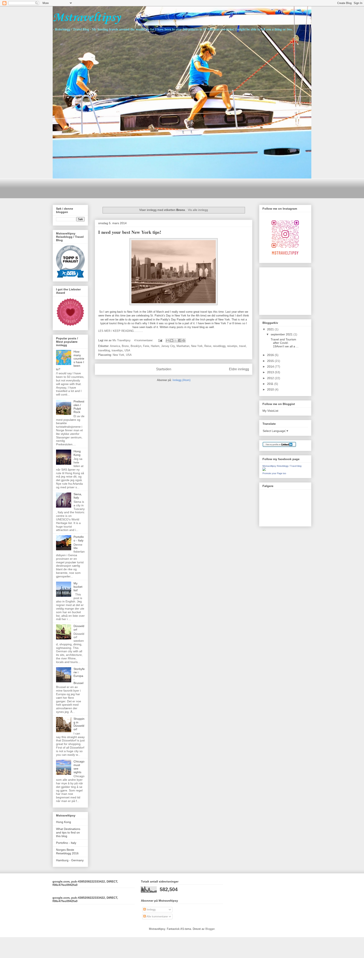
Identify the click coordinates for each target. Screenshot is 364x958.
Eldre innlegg (239, 369)
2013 (271, 372)
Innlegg (150, 909)
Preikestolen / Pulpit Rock (79, 407)
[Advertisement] (129, 188)
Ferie (146, 346)
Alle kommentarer (157, 916)
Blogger (209, 928)
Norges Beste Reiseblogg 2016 (67, 851)
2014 (271, 366)
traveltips (117, 350)
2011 (270, 383)
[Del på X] (176, 340)
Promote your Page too (274, 473)
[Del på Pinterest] (184, 340)
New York (197, 346)
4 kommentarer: (144, 340)
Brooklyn (136, 346)
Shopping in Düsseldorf (79, 724)
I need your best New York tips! (129, 232)
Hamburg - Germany (70, 860)
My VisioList (270, 410)
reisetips (232, 346)
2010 (271, 389)
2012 (271, 378)
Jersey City (168, 346)
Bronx (125, 346)
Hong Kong (77, 453)
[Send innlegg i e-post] (160, 340)
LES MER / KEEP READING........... (120, 330)
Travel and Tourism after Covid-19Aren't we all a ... (284, 343)
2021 (271, 329)
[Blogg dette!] (172, 340)
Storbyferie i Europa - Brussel (79, 676)
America (115, 346)
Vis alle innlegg (198, 210)
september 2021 (282, 334)
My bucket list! (78, 587)
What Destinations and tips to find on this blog (68, 832)
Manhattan (183, 346)
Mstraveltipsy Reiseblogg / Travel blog (281, 466)
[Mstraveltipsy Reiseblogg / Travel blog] (264, 469)
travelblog (104, 350)
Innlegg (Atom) (181, 380)
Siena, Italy (78, 495)
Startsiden (163, 369)
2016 (271, 355)
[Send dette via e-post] (168, 340)
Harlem (155, 346)
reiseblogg (219, 346)
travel (242, 346)
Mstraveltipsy (86, 18)
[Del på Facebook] (180, 340)
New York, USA (122, 354)
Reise (207, 346)
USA (127, 350)
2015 (271, 361)
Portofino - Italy (79, 538)
